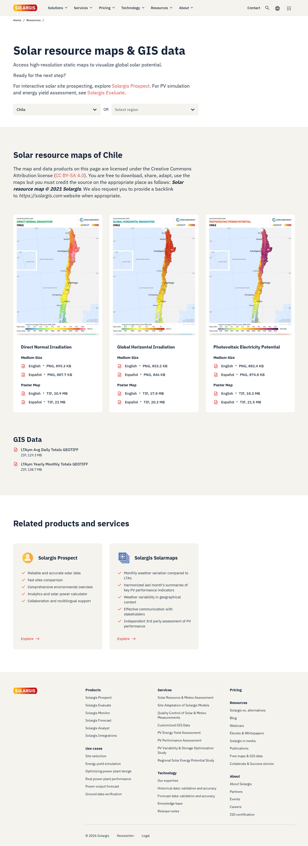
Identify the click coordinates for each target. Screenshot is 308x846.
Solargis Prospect (131, 86)
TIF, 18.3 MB (240, 393)
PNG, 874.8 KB (243, 374)
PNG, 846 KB (145, 374)
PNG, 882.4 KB (242, 366)
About (184, 8)
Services (81, 8)
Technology (130, 8)
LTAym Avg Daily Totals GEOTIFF (49, 449)
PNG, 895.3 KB (50, 366)
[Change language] (277, 8)
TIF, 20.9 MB (48, 393)
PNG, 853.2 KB (146, 366)
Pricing (104, 8)
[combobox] (16, 109)
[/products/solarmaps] (124, 558)
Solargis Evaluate (106, 92)
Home (17, 20)
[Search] (267, 7)
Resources (159, 8)
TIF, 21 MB (47, 402)
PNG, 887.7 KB (50, 374)
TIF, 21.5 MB (241, 402)
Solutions (55, 8)
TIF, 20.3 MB (145, 402)
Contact (253, 8)
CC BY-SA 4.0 (70, 175)
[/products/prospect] (27, 558)
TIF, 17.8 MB (144, 393)
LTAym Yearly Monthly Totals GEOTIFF (54, 464)
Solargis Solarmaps (156, 558)
